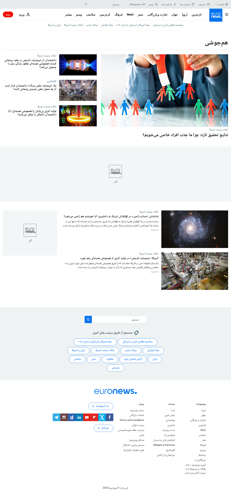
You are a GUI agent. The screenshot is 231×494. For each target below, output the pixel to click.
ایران (154, 359)
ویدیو (79, 14)
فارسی (221, 4)
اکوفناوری (51, 81)
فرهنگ (119, 14)
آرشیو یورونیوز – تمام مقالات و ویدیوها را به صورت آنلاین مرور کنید (195, 469)
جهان (175, 14)
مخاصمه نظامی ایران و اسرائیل (168, 25)
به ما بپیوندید (168, 430)
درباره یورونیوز (137, 410)
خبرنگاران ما (200, 460)
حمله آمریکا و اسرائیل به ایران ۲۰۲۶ (133, 25)
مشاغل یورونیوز (136, 440)
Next (130, 14)
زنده (8, 14)
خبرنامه (105, 428)
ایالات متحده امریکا (218, 129)
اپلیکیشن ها (169, 435)
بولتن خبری (170, 415)
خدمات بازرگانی (136, 415)
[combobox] (104, 4)
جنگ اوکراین (107, 25)
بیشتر (141, 404)
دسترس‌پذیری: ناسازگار (133, 445)
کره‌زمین (105, 14)
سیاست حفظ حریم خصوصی (131, 430)
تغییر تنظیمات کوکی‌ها (134, 450)
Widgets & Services (164, 445)
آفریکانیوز (170, 450)
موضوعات (201, 404)
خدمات (171, 404)
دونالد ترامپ (92, 25)
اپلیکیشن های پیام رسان (164, 440)
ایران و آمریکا (54, 25)
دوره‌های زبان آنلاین (166, 455)
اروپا (184, 14)
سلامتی (90, 14)
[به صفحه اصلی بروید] (215, 15)
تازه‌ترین (196, 14)
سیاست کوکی (138, 425)
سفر (140, 14)
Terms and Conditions (132, 420)
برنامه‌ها (202, 455)
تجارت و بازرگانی (157, 14)
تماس (141, 435)
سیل (93, 359)
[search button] (86, 4)
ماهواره (110, 359)
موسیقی (116, 368)
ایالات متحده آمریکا (73, 25)
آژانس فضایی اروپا (133, 359)
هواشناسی (170, 420)
